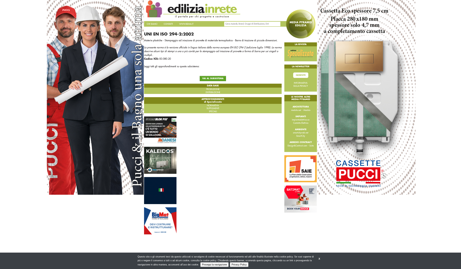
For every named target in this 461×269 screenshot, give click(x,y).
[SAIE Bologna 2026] (300, 168)
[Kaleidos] (160, 159)
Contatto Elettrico (300, 123)
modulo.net (296, 110)
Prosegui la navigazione (214, 264)
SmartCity (300, 136)
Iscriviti (301, 75)
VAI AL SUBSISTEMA (212, 79)
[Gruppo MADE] (160, 190)
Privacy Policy (239, 264)
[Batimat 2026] (300, 198)
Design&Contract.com (297, 146)
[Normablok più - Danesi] (160, 129)
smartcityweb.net (300, 133)
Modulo (306, 110)
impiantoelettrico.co (300, 120)
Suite (311, 146)
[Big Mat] (160, 220)
